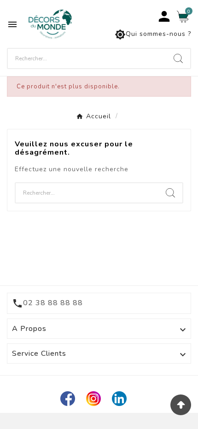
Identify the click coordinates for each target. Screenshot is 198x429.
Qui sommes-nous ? (153, 34)
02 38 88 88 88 (53, 303)
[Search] (178, 58)
